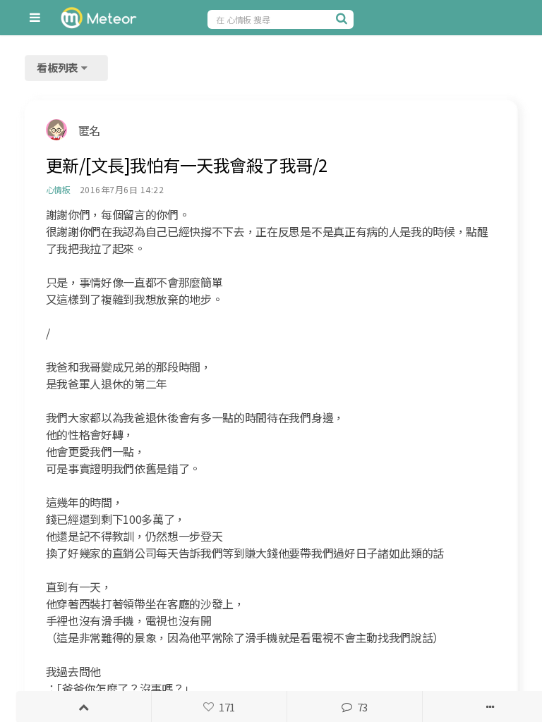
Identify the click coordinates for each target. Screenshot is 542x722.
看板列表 (58, 67)
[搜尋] (343, 18)
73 (362, 706)
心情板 (58, 189)
